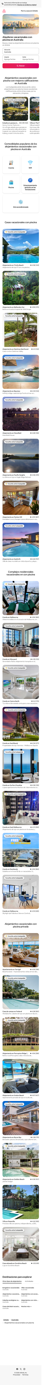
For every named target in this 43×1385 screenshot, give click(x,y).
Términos (25, 1375)
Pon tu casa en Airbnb (29, 11)
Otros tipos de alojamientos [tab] (12, 1281)
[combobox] (20, 52)
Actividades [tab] (29, 1281)
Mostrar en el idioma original (26, 5)
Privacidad (16, 1375)
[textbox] (11, 59)
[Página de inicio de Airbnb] (4, 11)
